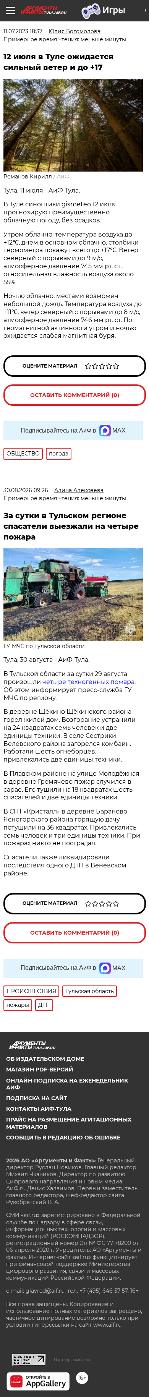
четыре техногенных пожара (88, 682)
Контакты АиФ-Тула (38, 1108)
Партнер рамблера (72, 1359)
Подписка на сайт (36, 1098)
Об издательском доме (45, 1058)
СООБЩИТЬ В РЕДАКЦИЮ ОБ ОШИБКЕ (63, 1137)
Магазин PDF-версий (39, 1069)
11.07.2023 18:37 (22, 31)
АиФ (63, 176)
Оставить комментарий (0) (74, 395)
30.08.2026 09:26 (25, 490)
